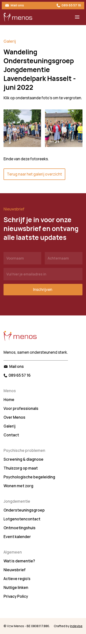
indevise (76, 626)
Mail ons (17, 5)
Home (9, 399)
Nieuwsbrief (15, 569)
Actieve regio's (17, 578)
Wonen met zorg (18, 485)
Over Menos (14, 417)
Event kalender (17, 536)
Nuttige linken (16, 587)
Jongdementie (17, 501)
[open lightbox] (22, 128)
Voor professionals (21, 408)
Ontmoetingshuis (20, 527)
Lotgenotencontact (22, 518)
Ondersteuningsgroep (24, 510)
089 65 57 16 (71, 5)
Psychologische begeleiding (29, 476)
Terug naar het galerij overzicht (34, 174)
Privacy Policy (16, 596)
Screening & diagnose (23, 459)
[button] (77, 17)
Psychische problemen (24, 450)
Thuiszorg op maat (21, 468)
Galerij (10, 41)
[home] (18, 17)
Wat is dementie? (19, 560)
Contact (11, 434)
